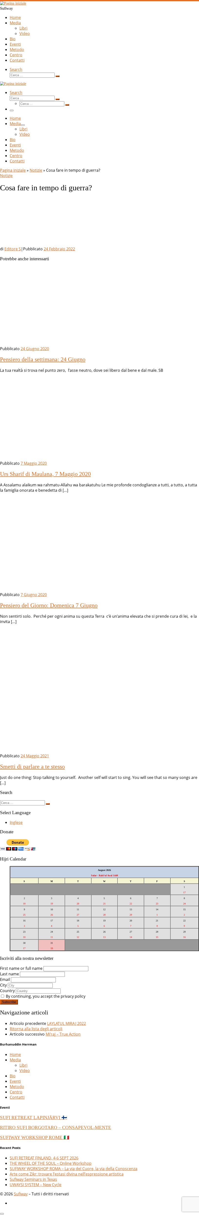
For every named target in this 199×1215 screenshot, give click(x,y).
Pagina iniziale (13, 170)
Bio (13, 1076)
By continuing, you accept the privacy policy (45, 996)
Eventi (15, 1081)
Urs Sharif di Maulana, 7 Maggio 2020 (45, 474)
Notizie (36, 170)
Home (15, 1054)
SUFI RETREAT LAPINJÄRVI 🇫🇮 (33, 1117)
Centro (16, 1092)
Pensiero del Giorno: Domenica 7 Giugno (49, 605)
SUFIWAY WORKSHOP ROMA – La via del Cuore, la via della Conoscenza (73, 1168)
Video (24, 1070)
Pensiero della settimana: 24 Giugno (42, 359)
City (3, 985)
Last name (9, 974)
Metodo (17, 1086)
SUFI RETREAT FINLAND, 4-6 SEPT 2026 (44, 1158)
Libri (23, 1065)
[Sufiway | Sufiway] (13, 3)
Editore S (12, 249)
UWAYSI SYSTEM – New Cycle (35, 1184)
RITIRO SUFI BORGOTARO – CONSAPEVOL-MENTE (55, 1127)
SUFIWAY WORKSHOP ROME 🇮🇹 (34, 1137)
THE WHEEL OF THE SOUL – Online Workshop (50, 1163)
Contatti (17, 1097)
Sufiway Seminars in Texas (33, 1179)
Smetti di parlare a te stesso (32, 766)
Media (15, 1060)
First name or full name (21, 968)
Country (7, 990)
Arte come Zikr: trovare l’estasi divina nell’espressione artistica (67, 1174)
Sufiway (21, 1194)
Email (5, 979)
